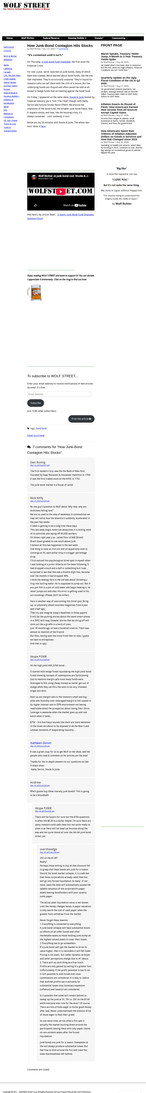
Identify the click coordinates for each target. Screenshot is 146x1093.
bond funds (41, 428)
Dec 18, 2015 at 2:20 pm (49, 852)
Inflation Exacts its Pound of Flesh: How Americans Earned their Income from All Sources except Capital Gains (119, 108)
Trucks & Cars (10, 124)
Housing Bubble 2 (77, 38)
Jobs (5, 110)
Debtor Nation (10, 82)
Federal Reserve (51, 38)
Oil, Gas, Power (10, 120)
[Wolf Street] (26, 10)
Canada (7, 72)
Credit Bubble (10, 79)
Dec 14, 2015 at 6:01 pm (44, 811)
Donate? (99, 38)
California (8, 68)
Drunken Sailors (11, 86)
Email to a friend (35, 435)
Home (9, 38)
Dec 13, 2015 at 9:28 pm (39, 660)
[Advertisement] (93, 27)
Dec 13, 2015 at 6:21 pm (39, 465)
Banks (6, 65)
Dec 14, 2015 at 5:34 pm (39, 785)
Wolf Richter (27, 38)
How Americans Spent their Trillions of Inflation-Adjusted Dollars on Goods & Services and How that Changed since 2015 (121, 135)
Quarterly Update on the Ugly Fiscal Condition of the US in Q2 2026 (120, 80)
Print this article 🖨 (81, 418)
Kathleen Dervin (40, 743)
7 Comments (62, 49)
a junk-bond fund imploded (56, 62)
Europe (7, 89)
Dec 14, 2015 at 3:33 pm (39, 746)
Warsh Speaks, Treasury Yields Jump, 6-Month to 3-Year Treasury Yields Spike (121, 56)
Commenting (118, 38)
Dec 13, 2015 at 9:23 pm (39, 501)
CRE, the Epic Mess (12, 75)
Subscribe (36, 403)
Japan (6, 107)
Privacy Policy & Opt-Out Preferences (76, 1092)
